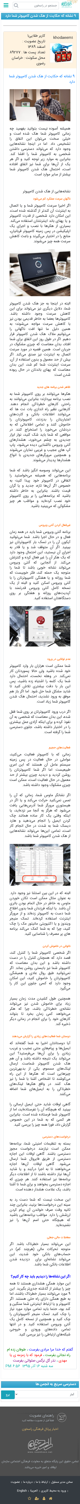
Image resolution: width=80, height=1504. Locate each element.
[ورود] (44, 1499)
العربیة (34, 1491)
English (22, 1491)
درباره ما (28, 1482)
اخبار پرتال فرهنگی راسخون (40, 1429)
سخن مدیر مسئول (62, 1482)
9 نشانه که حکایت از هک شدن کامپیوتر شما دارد (42, 79)
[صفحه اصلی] (50, 1499)
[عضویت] (37, 1499)
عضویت (15, 1482)
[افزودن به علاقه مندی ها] (29, 1499)
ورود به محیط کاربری (53, 1491)
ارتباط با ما (42, 1482)
